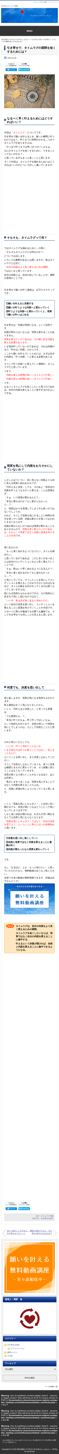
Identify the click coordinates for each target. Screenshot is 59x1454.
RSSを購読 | (44, 2)
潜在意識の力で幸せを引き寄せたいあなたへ (15, 39)
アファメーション (18, 1349)
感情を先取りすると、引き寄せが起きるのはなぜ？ (41, 1232)
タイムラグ (45, 1216)
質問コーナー (12, 1352)
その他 (9, 1356)
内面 (51, 1216)
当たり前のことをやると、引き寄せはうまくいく (18, 1232)
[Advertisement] (29, 200)
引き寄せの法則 (37, 39)
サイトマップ (53, 2)
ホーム (35, 2)
